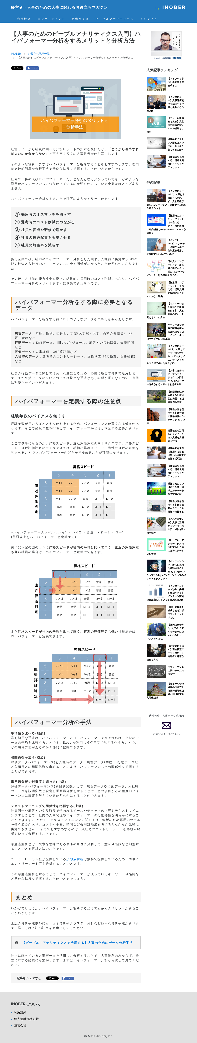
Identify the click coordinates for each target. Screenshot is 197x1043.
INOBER (174, 7)
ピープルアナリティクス (115, 18)
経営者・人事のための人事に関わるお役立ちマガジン (59, 7)
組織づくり (80, 18)
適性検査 (24, 18)
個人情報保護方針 (26, 1019)
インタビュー (150, 18)
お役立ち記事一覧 (39, 53)
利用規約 (20, 1012)
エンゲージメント (51, 18)
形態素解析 (75, 859)
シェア (34, 68)
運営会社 (20, 1025)
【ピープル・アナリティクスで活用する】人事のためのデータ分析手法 (77, 943)
